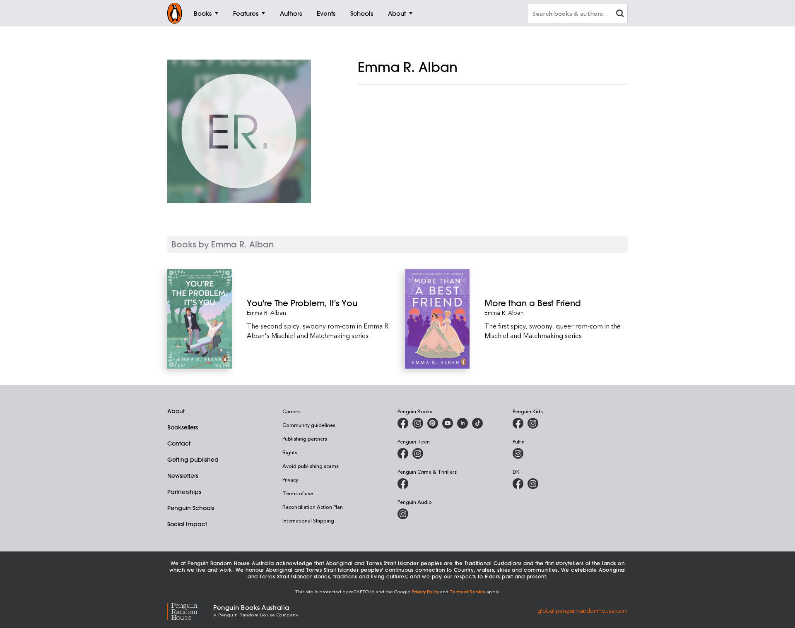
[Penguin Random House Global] (190, 610)
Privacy (290, 479)
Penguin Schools (190, 508)
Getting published (193, 459)
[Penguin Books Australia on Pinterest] (432, 423)
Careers (291, 411)
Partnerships (184, 492)
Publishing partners (304, 438)
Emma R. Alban (266, 312)
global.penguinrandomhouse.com (582, 610)
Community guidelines (308, 425)
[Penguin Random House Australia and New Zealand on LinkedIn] (462, 423)
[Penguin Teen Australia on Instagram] (417, 453)
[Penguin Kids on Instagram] (533, 423)
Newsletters (182, 475)
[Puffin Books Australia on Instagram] (518, 453)
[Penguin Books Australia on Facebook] (403, 423)
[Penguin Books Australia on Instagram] (417, 423)
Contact (178, 443)
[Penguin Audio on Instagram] (403, 513)
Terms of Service (467, 591)
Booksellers (182, 427)
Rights (289, 452)
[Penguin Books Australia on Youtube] (447, 423)
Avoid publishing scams (310, 466)
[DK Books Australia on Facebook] (518, 483)
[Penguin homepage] (174, 13)
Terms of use (297, 493)
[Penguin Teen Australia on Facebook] (403, 453)
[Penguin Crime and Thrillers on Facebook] (403, 483)
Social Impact (187, 524)
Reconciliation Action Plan (312, 507)
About (176, 411)
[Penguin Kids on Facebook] (518, 423)
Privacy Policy (425, 591)
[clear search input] (620, 14)
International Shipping (308, 520)
